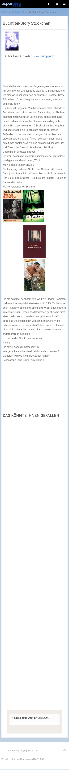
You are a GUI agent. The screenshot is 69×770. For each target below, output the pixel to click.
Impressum (27, 759)
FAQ (36, 759)
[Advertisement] (34, 565)
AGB (42, 759)
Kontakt (5, 759)
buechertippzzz (44, 56)
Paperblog (13, 750)
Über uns (15, 759)
